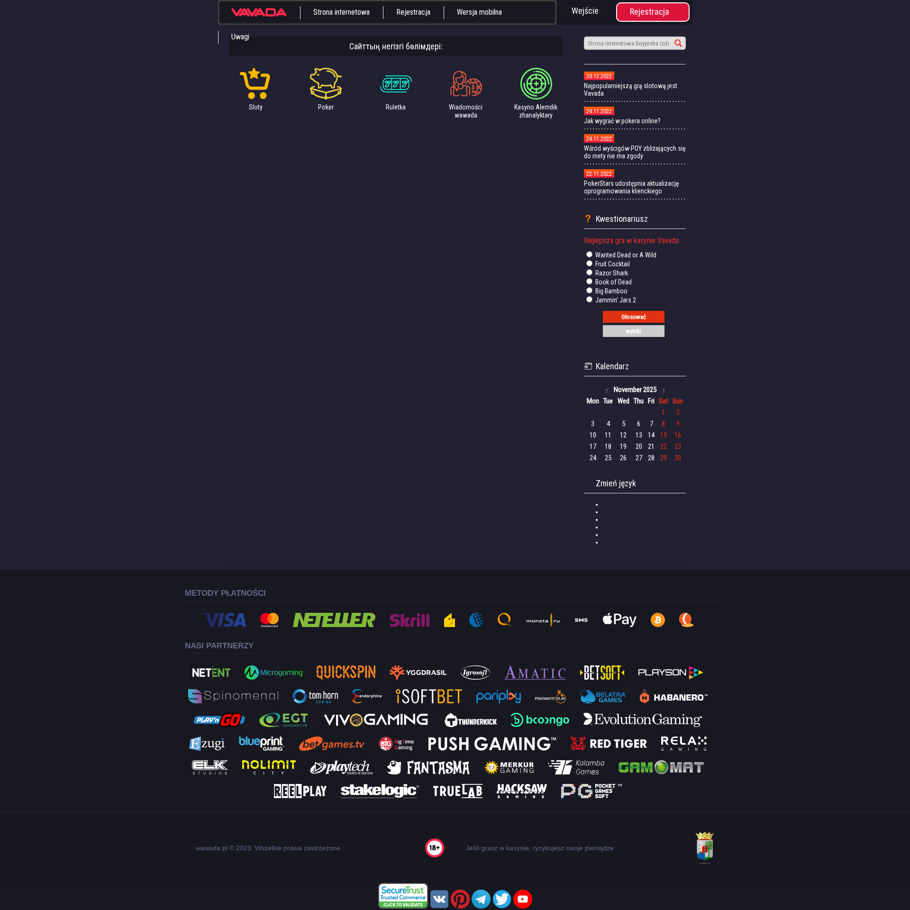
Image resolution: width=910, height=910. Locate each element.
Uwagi (240, 36)
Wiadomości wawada (465, 111)
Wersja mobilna (479, 12)
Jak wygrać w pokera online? (622, 121)
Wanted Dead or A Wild (625, 255)
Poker (326, 107)
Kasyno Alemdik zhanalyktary (535, 111)
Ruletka (396, 107)
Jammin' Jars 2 (615, 300)
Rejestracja (413, 12)
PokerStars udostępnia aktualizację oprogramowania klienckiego (631, 187)
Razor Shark (611, 273)
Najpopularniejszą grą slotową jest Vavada (630, 89)
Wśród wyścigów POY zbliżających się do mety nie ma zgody (635, 152)
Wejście (585, 11)
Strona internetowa (341, 12)
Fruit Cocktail (612, 264)
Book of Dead (613, 282)
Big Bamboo (611, 291)
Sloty (256, 107)
